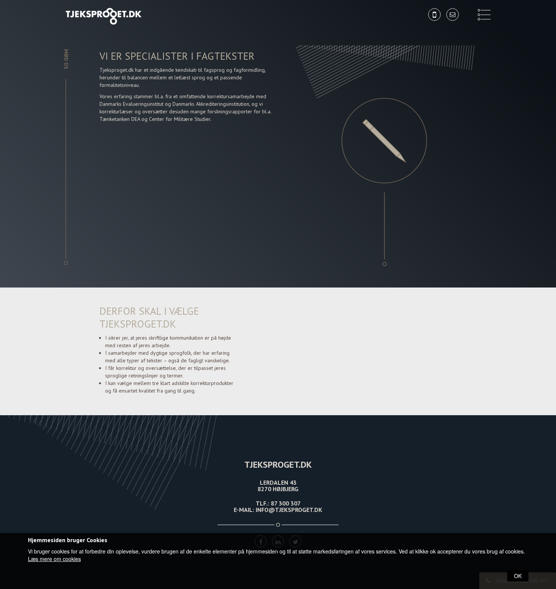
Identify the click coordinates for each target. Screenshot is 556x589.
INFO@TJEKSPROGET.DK (289, 509)
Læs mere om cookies (54, 559)
